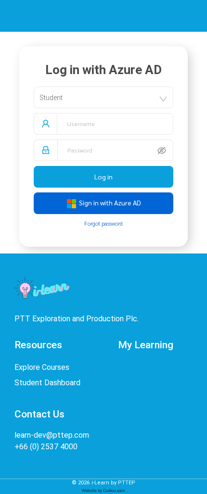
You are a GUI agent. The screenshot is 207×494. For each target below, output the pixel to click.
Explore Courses (41, 367)
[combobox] (103, 97)
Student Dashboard (47, 382)
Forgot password (103, 223)
